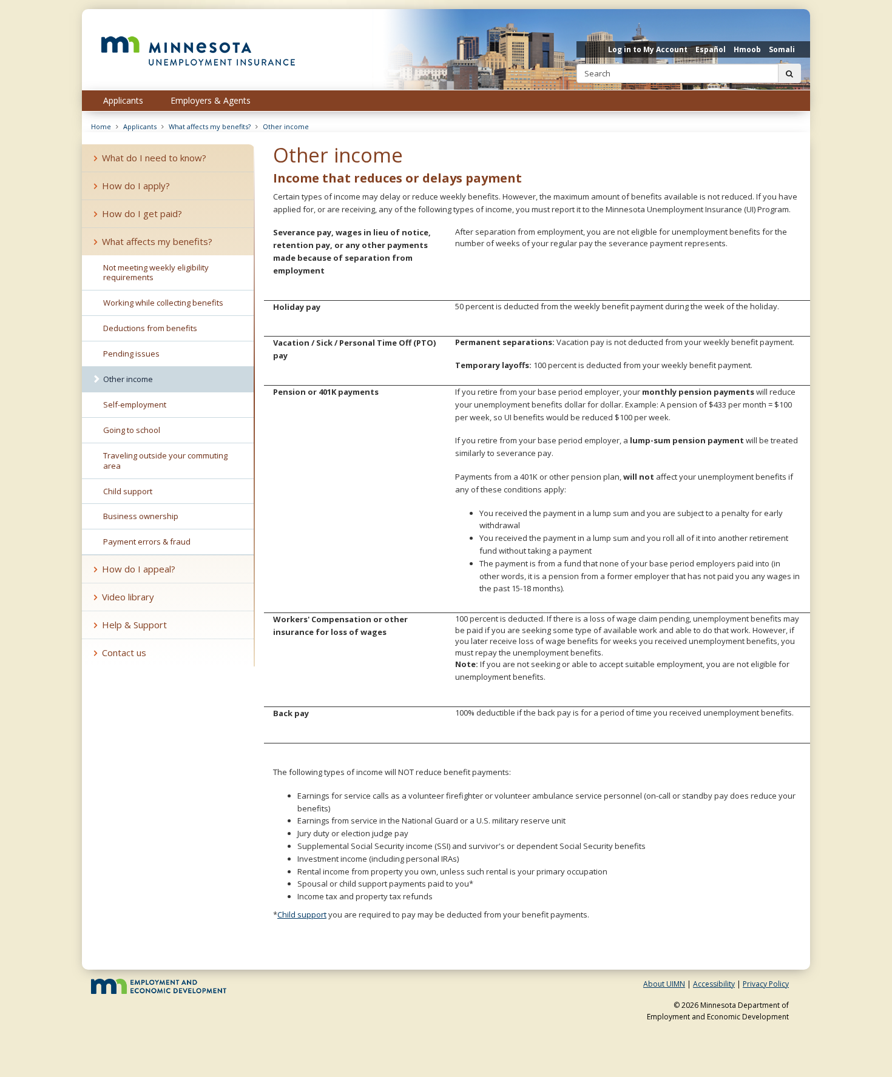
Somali (782, 49)
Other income (286, 126)
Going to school (131, 429)
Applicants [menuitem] (123, 100)
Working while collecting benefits (163, 302)
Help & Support (134, 625)
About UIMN (664, 984)
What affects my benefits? (210, 126)
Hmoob (747, 49)
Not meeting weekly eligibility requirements (156, 272)
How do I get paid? (142, 213)
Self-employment (134, 404)
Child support (301, 914)
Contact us (124, 652)
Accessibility (714, 984)
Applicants (140, 126)
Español (710, 49)
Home (101, 126)
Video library (128, 597)
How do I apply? (136, 186)
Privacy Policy (766, 984)
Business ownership (140, 516)
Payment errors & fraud (147, 541)
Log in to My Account (648, 49)
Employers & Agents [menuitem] (211, 100)
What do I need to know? (154, 158)
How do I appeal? (138, 569)
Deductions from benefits (150, 328)
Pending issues (131, 353)
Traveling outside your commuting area (165, 460)
